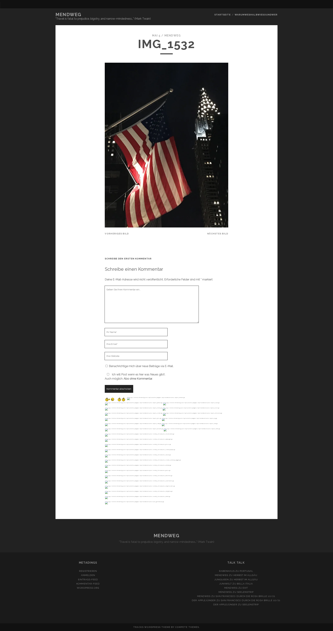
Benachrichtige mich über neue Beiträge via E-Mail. (141, 366)
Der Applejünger (204, 600)
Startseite (222, 14)
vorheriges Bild (117, 233)
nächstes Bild (217, 233)
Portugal (246, 571)
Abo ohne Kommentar (138, 378)
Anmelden (88, 575)
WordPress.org (88, 588)
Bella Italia (245, 583)
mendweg (172, 35)
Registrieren (88, 571)
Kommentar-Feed (88, 583)
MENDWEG (68, 14)
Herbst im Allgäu (245, 575)
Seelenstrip (245, 592)
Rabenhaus (227, 571)
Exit (245, 588)
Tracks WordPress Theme (151, 627)
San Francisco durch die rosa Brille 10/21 (245, 596)
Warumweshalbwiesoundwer (256, 14)
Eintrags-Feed (88, 579)
